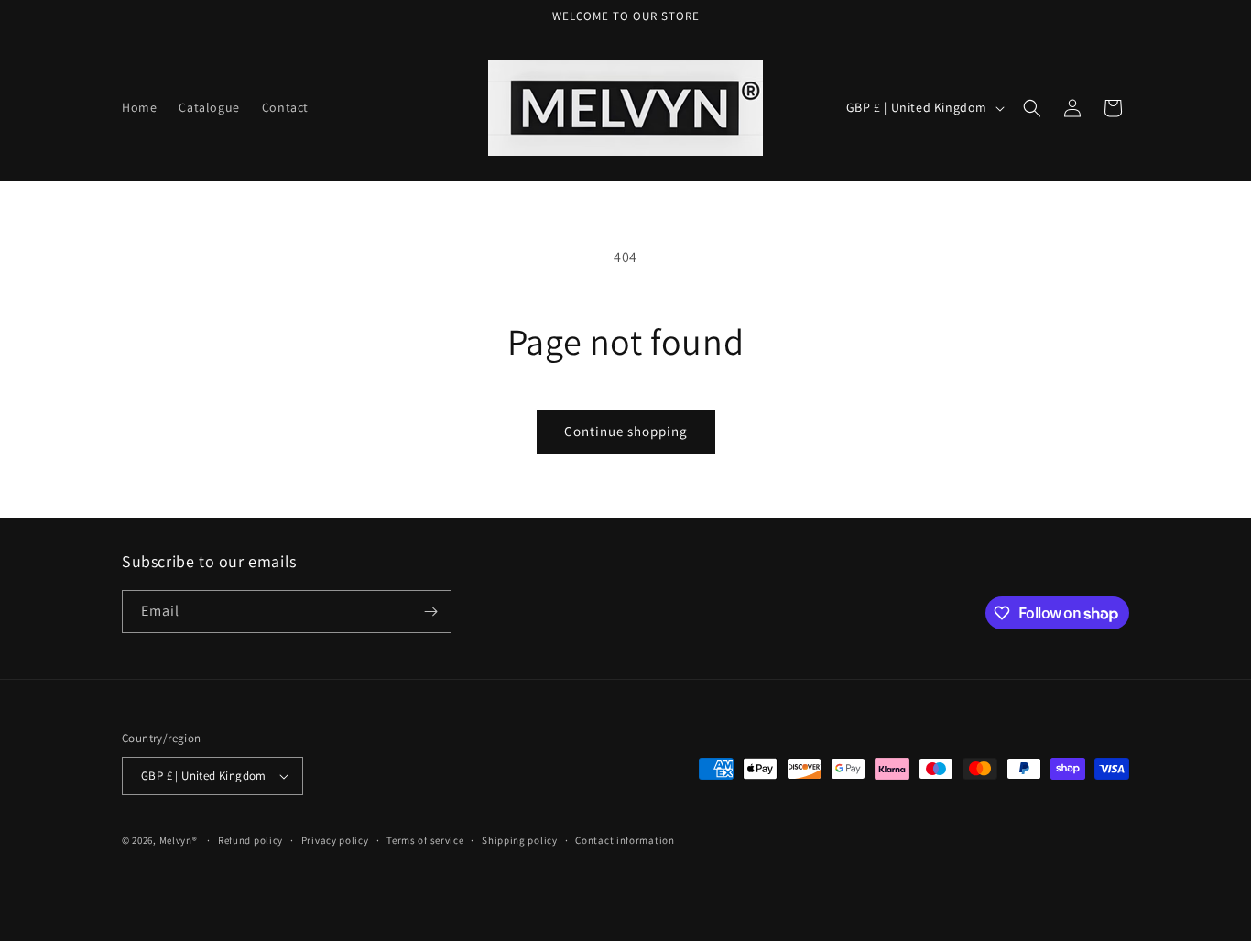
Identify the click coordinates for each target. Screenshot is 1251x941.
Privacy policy (335, 840)
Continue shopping (626, 431)
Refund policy (250, 840)
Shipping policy (520, 840)
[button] (1032, 108)
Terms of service (424, 840)
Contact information (624, 840)
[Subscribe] (430, 611)
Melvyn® (178, 840)
